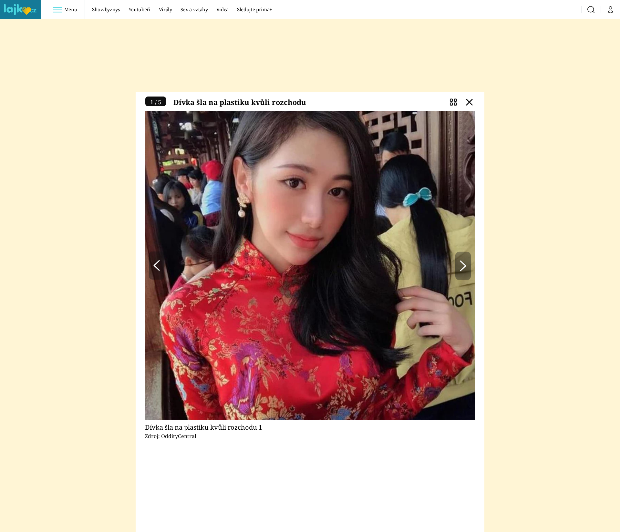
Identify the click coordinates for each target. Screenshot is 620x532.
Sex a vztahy (194, 9)
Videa (222, 9)
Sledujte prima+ (254, 9)
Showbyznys (106, 9)
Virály (165, 9)
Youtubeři (139, 9)
